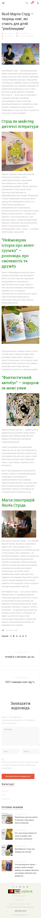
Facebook (13, 887)
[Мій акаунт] (38, 3)
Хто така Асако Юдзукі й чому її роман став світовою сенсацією (26, 836)
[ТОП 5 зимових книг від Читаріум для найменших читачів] (20, 680)
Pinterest (24, 887)
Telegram (20, 887)
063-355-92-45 (20, 911)
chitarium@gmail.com (20, 915)
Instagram (16, 887)
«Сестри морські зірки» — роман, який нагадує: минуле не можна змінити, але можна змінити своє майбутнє (27, 870)
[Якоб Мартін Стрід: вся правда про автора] (7, 850)
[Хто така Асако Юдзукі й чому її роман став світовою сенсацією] (7, 834)
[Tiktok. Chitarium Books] (27, 887)
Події (3, 795)
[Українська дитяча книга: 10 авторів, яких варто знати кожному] (7, 818)
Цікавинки (30, 36)
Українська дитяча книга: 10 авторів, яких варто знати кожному (26, 820)
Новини (22, 36)
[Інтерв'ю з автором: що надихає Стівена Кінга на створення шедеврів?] (20, 655)
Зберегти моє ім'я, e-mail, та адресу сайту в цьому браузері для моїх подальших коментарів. (20, 765)
